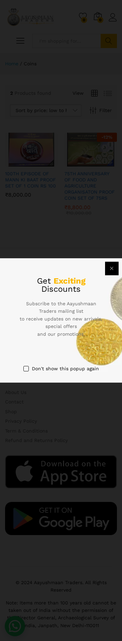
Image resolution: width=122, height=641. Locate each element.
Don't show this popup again (65, 368)
